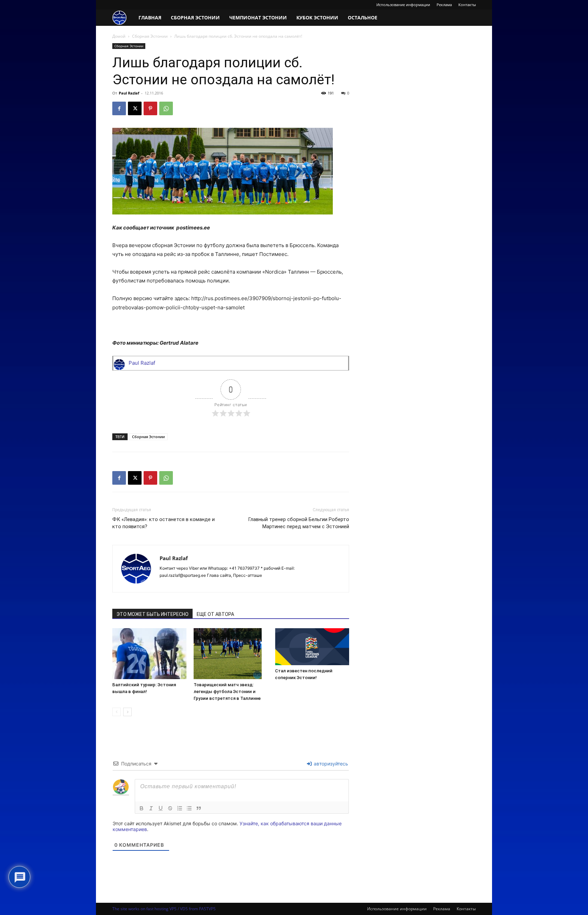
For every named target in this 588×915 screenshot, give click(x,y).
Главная (149, 17)
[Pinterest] (150, 108)
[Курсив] (151, 808)
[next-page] (127, 712)
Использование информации (403, 4)
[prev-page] (116, 712)
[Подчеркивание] (160, 808)
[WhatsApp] (166, 108)
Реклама (444, 4)
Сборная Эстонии (195, 17)
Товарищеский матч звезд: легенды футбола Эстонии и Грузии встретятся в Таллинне (227, 691)
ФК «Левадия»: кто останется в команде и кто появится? (163, 523)
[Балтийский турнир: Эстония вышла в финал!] (149, 653)
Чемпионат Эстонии (258, 17)
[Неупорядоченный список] (189, 808)
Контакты (467, 4)
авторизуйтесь (330, 763)
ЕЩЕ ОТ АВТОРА (215, 614)
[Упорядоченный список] (179, 808)
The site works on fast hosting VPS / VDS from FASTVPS (164, 909)
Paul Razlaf (129, 93)
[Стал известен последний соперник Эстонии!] (312, 646)
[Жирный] (141, 808)
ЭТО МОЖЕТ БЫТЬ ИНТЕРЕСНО (152, 614)
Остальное (362, 17)
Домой (119, 36)
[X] (135, 108)
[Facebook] (119, 108)
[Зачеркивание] (170, 808)
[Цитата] (198, 808)
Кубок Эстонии (317, 17)
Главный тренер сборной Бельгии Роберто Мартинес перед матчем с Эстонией (298, 523)
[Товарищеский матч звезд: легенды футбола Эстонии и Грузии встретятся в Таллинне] (231, 653)
